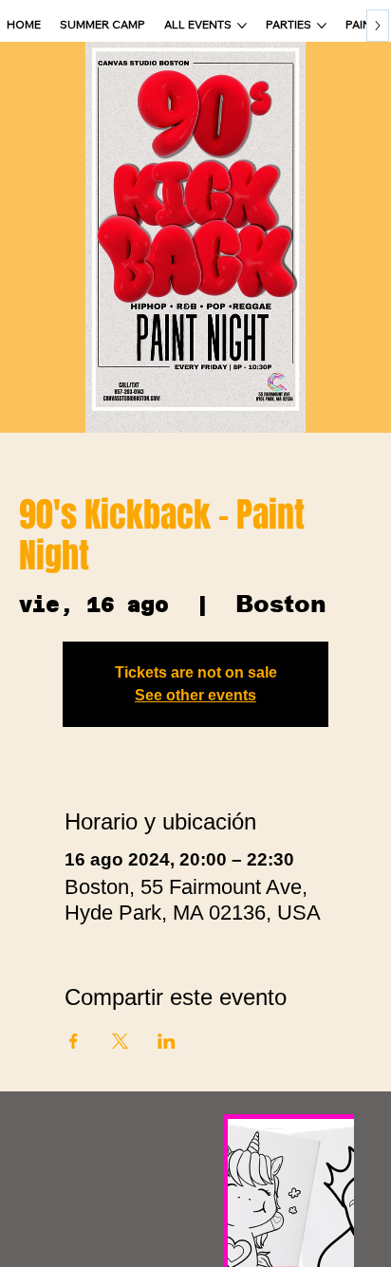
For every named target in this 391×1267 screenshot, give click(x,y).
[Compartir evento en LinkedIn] (167, 1041)
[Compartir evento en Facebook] (74, 1041)
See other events (195, 695)
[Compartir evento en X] (120, 1041)
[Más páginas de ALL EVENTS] (242, 25)
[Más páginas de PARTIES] (321, 25)
